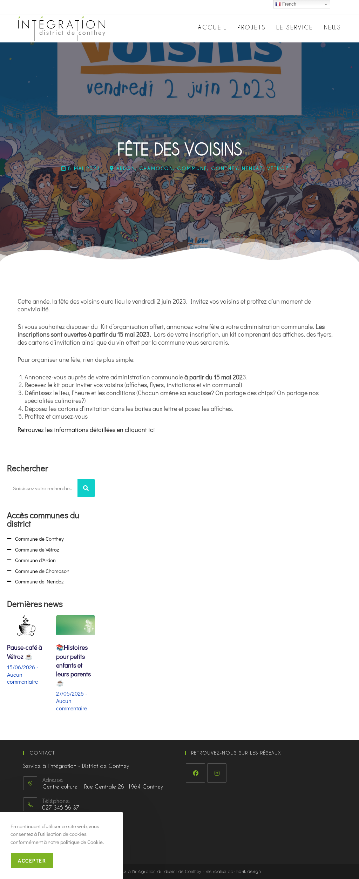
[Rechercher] (86, 488)
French (288, 4)
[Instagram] (216, 773)
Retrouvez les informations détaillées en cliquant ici (86, 429)
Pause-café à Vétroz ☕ (24, 651)
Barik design (248, 871)
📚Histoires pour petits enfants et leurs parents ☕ (73, 665)
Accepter (32, 860)
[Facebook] (195, 773)
